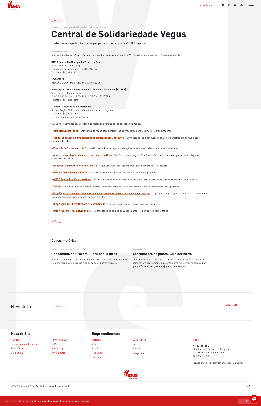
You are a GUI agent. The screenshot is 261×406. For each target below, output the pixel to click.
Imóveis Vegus (207, 5)
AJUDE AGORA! (89, 68)
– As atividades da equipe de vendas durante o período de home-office (109, 210)
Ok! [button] (247, 401)
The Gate (97, 357)
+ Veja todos (139, 353)
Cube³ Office (139, 339)
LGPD (54, 344)
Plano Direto (17, 348)
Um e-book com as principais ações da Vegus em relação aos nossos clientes (114, 148)
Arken (95, 348)
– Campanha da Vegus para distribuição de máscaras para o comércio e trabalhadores (111, 130)
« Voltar (57, 21)
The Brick (97, 352)
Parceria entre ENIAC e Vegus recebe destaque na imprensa (103, 172)
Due (135, 344)
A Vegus (15, 339)
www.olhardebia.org (69, 65)
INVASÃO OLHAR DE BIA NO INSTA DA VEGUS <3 (77, 82)
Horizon (96, 339)
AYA (94, 344)
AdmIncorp (57, 348)
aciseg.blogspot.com (69, 92)
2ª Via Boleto (58, 352)
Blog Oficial (17, 352)
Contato (197, 339)
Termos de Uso (59, 339)
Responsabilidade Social (24, 344)
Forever (137, 348)
